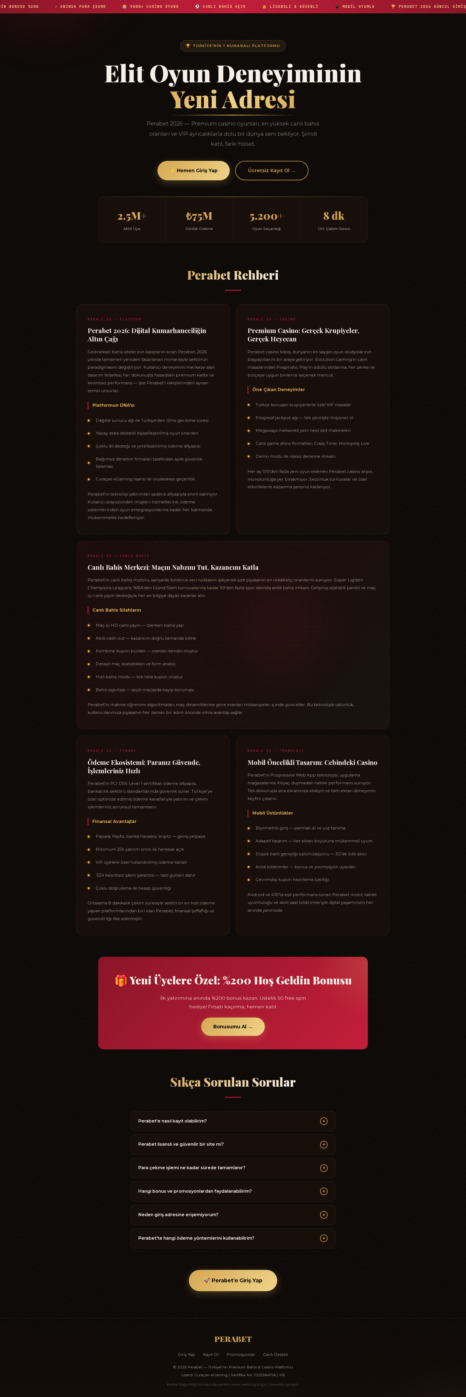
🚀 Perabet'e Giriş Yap (233, 1280)
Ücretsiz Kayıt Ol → (272, 170)
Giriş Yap (186, 1354)
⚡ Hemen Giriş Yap (194, 170)
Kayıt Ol (210, 1354)
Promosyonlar (241, 1354)
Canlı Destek (275, 1354)
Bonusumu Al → (233, 1026)
